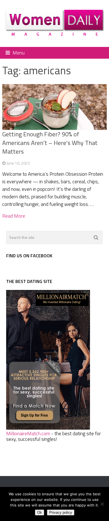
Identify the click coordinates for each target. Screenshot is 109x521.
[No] (102, 504)
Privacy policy (60, 512)
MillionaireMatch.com (28, 433)
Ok (39, 512)
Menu (19, 52)
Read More (13, 215)
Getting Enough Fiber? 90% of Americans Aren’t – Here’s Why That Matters (50, 142)
